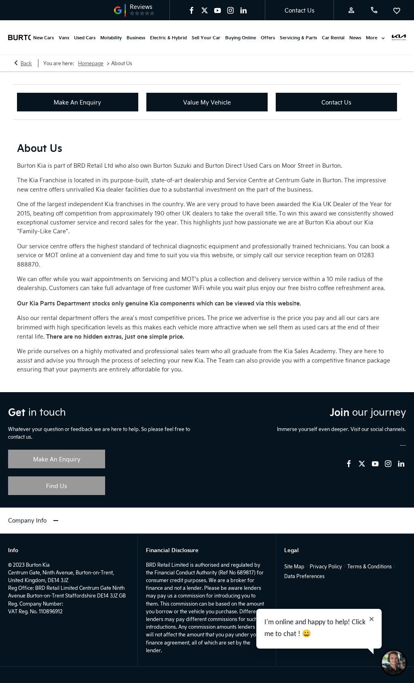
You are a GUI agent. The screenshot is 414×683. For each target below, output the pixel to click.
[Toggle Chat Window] (394, 663)
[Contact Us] (374, 10)
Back (26, 63)
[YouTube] (217, 10)
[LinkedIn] (243, 10)
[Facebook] (191, 10)
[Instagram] (230, 10)
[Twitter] (204, 10)
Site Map (294, 566)
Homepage (91, 63)
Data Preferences (304, 576)
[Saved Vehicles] (396, 10)
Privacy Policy (326, 566)
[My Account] (351, 10)
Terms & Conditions (369, 566)
